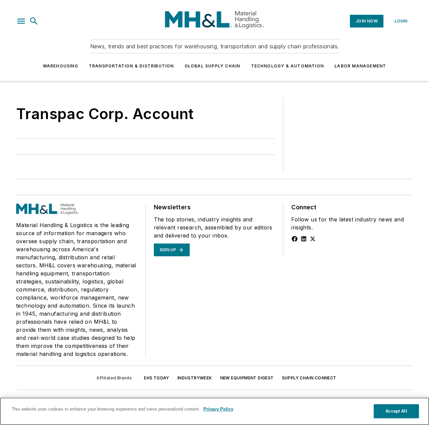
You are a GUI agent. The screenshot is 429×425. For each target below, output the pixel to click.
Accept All (396, 411)
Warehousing (60, 65)
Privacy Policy (218, 409)
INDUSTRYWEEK (194, 377)
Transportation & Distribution (131, 65)
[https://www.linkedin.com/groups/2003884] (303, 238)
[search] (34, 21)
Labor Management (360, 65)
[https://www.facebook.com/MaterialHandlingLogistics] (294, 238)
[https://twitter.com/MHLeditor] (312, 238)
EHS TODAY (156, 377)
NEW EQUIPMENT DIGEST (247, 377)
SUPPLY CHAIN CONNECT (309, 377)
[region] (214, 411)
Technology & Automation (287, 65)
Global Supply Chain (212, 65)
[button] (21, 21)
